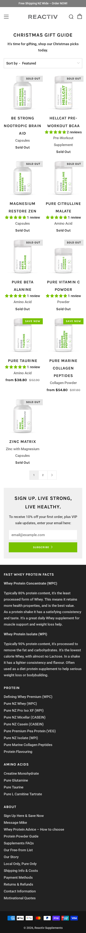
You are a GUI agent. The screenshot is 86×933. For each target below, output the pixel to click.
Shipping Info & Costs (21, 871)
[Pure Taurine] (23, 336)
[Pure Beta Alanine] (23, 257)
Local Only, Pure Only (20, 864)
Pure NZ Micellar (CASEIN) (25, 717)
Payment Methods (18, 877)
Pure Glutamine (16, 780)
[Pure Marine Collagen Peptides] (63, 336)
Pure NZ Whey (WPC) (20, 703)
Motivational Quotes (20, 898)
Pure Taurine (13, 787)
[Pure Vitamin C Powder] (63, 257)
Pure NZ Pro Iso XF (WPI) (24, 710)
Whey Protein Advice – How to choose (34, 829)
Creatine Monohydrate (21, 773)
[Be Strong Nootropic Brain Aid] (23, 93)
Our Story (11, 857)
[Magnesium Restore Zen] (23, 178)
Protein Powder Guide (21, 836)
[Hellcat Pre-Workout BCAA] (63, 93)
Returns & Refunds (18, 884)
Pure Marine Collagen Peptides (28, 745)
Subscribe (41, 547)
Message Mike (15, 822)
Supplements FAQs (19, 843)
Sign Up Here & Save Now (24, 816)
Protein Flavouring (18, 752)
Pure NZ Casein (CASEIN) (24, 724)
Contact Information (20, 891)
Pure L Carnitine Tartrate (23, 794)
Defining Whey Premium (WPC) (28, 697)
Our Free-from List (18, 850)
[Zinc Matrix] (23, 417)
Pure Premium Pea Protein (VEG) (30, 731)
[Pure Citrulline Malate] (63, 178)
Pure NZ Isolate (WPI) (21, 738)
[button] (56, 132)
